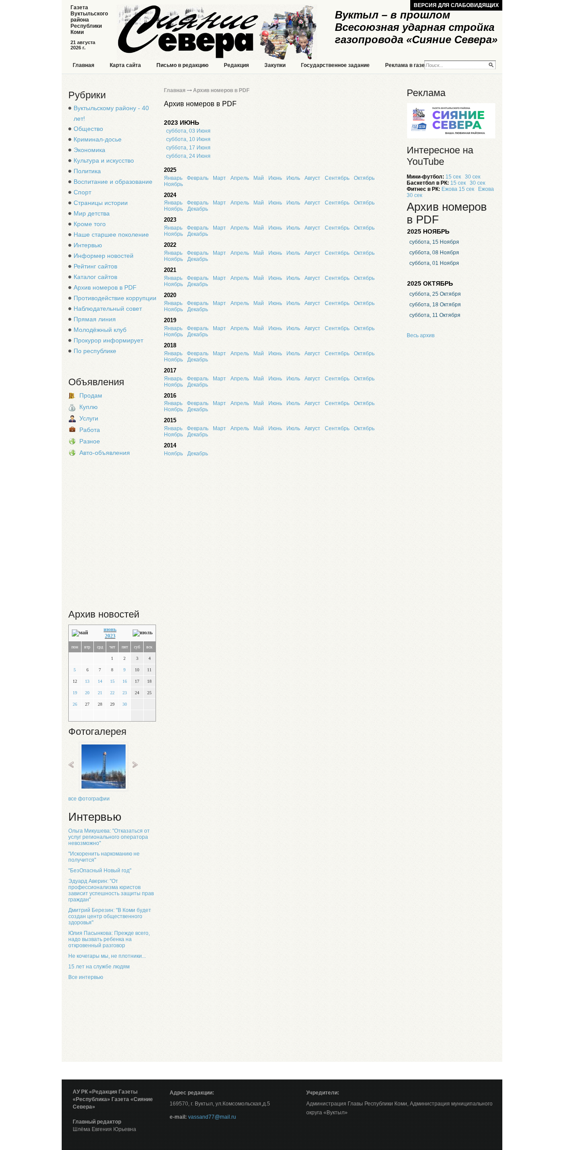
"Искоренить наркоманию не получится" (104, 857)
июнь (110, 629)
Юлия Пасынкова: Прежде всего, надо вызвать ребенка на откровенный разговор (109, 939)
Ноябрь (173, 184)
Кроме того (90, 223)
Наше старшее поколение (111, 234)
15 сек (453, 177)
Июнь (275, 178)
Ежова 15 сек (458, 189)
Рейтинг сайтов (95, 266)
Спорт (82, 192)
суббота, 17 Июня (188, 148)
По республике (95, 350)
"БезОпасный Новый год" (99, 870)
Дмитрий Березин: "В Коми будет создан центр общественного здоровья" (109, 916)
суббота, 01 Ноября (434, 263)
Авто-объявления (104, 452)
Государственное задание (335, 65)
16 (124, 681)
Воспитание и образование (113, 181)
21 (100, 692)
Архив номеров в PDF (105, 287)
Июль (293, 178)
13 (87, 681)
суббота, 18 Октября (435, 304)
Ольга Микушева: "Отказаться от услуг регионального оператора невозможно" (109, 837)
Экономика (89, 149)
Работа (89, 429)
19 (75, 692)
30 (124, 704)
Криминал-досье (98, 139)
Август (312, 178)
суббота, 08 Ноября (434, 252)
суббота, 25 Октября (435, 294)
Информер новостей (104, 255)
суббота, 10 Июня (188, 139)
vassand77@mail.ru (212, 1117)
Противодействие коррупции (115, 297)
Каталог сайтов (95, 276)
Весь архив (420, 335)
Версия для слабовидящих (456, 5)
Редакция (236, 65)
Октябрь (364, 178)
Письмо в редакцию (182, 65)
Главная (83, 65)
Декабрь (197, 209)
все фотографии (89, 799)
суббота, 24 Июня (188, 156)
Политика (87, 171)
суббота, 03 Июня (188, 131)
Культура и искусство (104, 160)
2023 (110, 636)
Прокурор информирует (108, 340)
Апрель (239, 178)
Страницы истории (101, 202)
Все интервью (85, 977)
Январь (173, 178)
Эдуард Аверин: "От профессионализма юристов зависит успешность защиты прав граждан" (111, 890)
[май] (80, 632)
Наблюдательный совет (108, 308)
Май (258, 178)
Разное (89, 441)
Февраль (197, 178)
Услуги (88, 418)
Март (219, 178)
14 (100, 681)
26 (75, 704)
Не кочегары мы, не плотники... (107, 956)
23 (124, 692)
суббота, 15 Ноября (434, 242)
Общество (88, 128)
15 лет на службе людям (99, 967)
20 (87, 692)
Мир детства (92, 213)
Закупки (275, 65)
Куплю (88, 406)
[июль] (142, 632)
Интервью (88, 245)
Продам (90, 395)
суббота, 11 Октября (434, 315)
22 (112, 692)
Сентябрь (337, 178)
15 (112, 681)
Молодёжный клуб (100, 329)
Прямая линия (95, 319)
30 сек (472, 177)
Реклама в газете (407, 65)
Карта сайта (125, 65)
